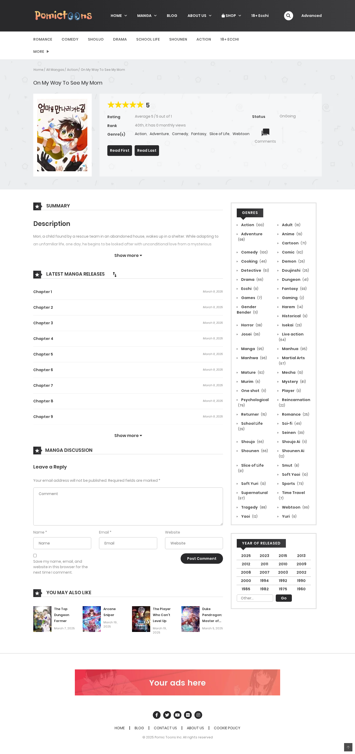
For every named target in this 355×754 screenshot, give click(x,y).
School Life (148, 39)
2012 (246, 564)
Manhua (294, 348)
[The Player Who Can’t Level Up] (141, 618)
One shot (253, 390)
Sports (292, 483)
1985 (246, 589)
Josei (250, 334)
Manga (252, 348)
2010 (283, 564)
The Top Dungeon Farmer (61, 615)
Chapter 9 (43, 416)
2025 (246, 555)
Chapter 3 (43, 323)
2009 (301, 564)
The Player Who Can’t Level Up (162, 615)
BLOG (172, 15)
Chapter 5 (43, 354)
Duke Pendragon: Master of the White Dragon (212, 621)
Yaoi (249, 516)
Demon (293, 261)
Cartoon (293, 243)
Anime (291, 234)
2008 (246, 572)
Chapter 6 (43, 369)
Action (203, 39)
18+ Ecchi (260, 15)
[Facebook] (157, 715)
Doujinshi (295, 270)
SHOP (230, 15)
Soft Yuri (253, 483)
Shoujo (96, 39)
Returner (253, 414)
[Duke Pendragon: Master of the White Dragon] (190, 618)
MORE (38, 51)
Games (251, 297)
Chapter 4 (43, 338)
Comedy (70, 39)
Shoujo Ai (294, 441)
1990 (301, 580)
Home (38, 69)
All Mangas (55, 69)
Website (172, 532)
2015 (283, 555)
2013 (301, 555)
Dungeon (294, 279)
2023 (264, 555)
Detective (254, 270)
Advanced (311, 15)
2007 (264, 572)
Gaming (292, 297)
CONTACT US (165, 728)
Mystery (293, 381)
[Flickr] (188, 715)
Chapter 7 (43, 385)
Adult (290, 224)
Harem (292, 306)
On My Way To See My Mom (103, 69)
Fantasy (198, 133)
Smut (290, 465)
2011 (264, 564)
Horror (251, 325)
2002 (301, 572)
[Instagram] (198, 715)
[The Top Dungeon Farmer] (42, 618)
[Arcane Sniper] (92, 618)
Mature (252, 372)
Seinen (292, 432)
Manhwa (253, 357)
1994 (264, 580)
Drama (120, 39)
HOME (116, 15)
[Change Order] (115, 274)
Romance (42, 39)
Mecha (292, 372)
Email (104, 532)
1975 (283, 589)
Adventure (159, 133)
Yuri (289, 516)
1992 (283, 580)
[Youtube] (177, 715)
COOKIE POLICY (227, 728)
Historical (294, 316)
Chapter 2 (43, 307)
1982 (264, 589)
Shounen (178, 39)
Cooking (253, 261)
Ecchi (249, 288)
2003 (283, 572)
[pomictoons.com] (63, 15)
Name (38, 532)
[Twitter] (167, 715)
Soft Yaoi (294, 474)
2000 (246, 580)
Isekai (291, 325)
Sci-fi (291, 423)
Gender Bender (247, 309)
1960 (301, 589)
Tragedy (253, 507)
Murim (250, 381)
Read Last (146, 150)
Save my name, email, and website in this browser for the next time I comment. (60, 567)
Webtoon (241, 133)
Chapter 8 (43, 401)
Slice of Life (219, 133)
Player (291, 390)
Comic (292, 252)
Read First (119, 150)
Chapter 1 (42, 291)
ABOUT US (197, 15)
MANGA (144, 15)
